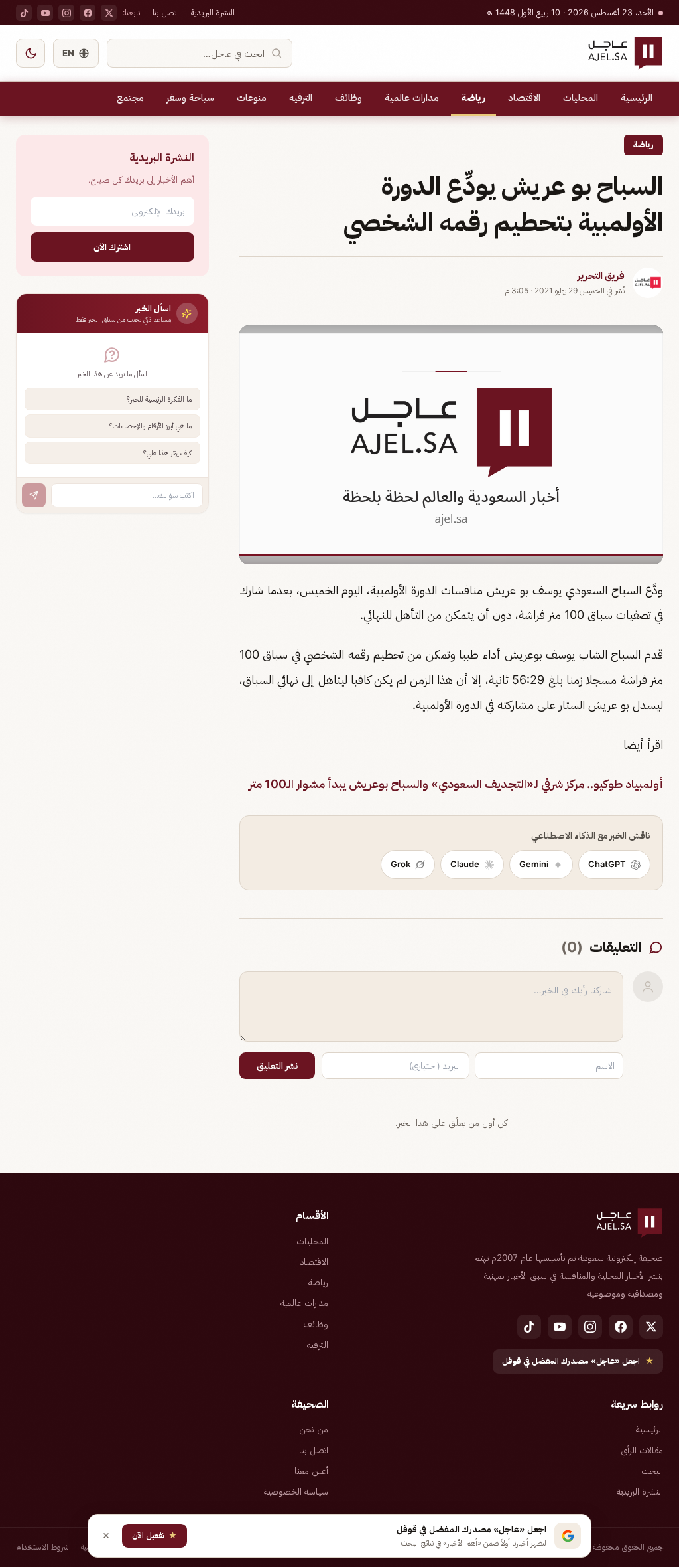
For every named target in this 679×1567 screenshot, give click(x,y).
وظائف (348, 98)
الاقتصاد (524, 98)
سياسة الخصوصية (296, 1491)
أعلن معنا (311, 1470)
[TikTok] (24, 13)
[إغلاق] (106, 1536)
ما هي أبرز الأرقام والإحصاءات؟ (150, 425)
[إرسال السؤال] (34, 495)
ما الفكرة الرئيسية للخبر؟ (159, 399)
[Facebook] (87, 13)
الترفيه (300, 98)
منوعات (252, 98)
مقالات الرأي (642, 1450)
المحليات (580, 98)
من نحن (313, 1429)
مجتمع (130, 98)
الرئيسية (636, 98)
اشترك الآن (112, 246)
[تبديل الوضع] (30, 53)
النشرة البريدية (213, 12)
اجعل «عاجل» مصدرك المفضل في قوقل (578, 1361)
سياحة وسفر (190, 98)
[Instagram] (66, 13)
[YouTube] (45, 13)
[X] (109, 13)
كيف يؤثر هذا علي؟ (167, 452)
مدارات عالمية (412, 98)
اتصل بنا (166, 12)
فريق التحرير (601, 276)
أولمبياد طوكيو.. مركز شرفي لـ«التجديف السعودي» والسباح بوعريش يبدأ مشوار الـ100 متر (456, 784)
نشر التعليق (277, 1065)
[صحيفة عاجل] (625, 53)
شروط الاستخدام (42, 1547)
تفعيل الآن (154, 1535)
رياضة (473, 98)
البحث (652, 1470)
